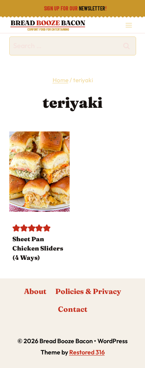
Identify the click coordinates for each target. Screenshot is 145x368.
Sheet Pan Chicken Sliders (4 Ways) (37, 248)
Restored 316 (87, 352)
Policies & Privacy (88, 291)
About (35, 291)
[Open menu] (128, 25)
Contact (72, 309)
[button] (16, 227)
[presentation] (39, 171)
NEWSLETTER (92, 8)
